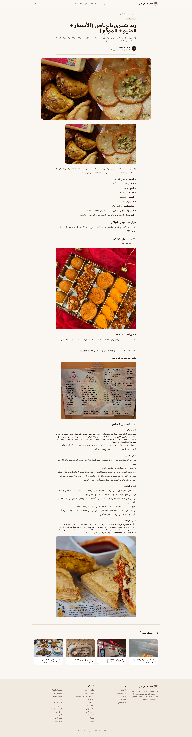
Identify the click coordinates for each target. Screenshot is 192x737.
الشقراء (60, 699)
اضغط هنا (83, 215)
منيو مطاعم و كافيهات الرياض (85, 696)
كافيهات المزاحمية (56, 709)
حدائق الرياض (58, 721)
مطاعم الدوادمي (89, 705)
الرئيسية (103, 3)
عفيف (92, 721)
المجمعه (91, 702)
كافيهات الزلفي (57, 693)
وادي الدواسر (90, 715)
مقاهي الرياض (89, 693)
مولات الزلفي (58, 718)
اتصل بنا (74, 3)
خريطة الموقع (122, 702)
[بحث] (36, 4)
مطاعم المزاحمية (57, 690)
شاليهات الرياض (57, 696)
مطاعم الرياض (124, 14)
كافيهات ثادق (58, 715)
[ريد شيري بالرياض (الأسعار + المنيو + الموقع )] (96, 144)
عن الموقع (83, 3)
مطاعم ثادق (58, 705)
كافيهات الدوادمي (57, 702)
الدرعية (92, 718)
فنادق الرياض (58, 712)
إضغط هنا (89, 210)
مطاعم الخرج (90, 699)
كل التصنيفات (121, 693)
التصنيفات (93, 3)
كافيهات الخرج (89, 712)
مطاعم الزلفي (90, 709)
